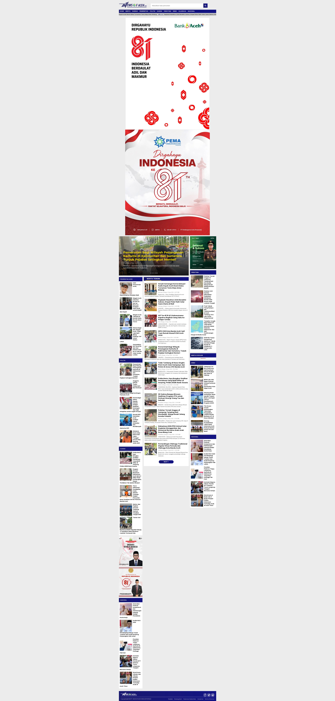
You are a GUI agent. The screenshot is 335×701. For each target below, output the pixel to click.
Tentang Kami (178, 699)
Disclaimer (200, 699)
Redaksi (170, 699)
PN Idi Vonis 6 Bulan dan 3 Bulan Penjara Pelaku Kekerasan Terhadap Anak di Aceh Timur (209, 500)
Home (122, 11)
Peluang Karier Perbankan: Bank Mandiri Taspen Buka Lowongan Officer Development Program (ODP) (209, 398)
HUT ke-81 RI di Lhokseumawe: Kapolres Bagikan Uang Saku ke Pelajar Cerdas (153, 256)
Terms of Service (209, 699)
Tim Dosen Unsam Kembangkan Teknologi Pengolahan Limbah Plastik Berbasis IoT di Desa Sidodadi (209, 412)
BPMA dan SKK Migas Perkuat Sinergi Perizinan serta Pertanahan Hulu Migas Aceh (209, 384)
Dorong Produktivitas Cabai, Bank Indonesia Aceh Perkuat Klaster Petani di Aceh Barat (209, 426)
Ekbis (175, 11)
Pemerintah (143, 11)
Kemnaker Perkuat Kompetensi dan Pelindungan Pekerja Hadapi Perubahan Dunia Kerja (209, 446)
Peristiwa (167, 11)
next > (166, 462)
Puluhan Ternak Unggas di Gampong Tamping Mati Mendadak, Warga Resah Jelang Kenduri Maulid (209, 282)
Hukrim (159, 11)
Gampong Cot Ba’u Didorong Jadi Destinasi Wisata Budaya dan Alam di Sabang (209, 371)
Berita (128, 11)
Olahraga (182, 11)
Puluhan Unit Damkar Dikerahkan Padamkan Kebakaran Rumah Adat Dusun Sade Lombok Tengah (209, 297)
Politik (152, 11)
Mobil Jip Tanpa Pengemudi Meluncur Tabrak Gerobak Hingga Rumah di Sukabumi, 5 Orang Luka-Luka (209, 343)
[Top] (323, 698)
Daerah (135, 11)
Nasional (191, 11)
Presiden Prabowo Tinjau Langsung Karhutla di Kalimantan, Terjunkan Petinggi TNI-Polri (209, 473)
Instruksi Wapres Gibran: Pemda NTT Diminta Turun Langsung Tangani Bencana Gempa (209, 486)
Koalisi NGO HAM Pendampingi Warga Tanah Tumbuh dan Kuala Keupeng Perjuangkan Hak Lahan (209, 459)
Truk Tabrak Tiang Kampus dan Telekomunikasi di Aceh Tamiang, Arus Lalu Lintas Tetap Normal (209, 312)
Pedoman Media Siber (189, 699)
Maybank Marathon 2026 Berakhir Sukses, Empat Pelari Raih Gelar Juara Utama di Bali (163, 14)
